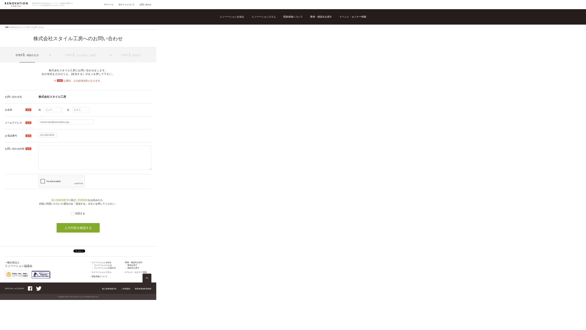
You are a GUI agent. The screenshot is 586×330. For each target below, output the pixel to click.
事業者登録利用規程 (143, 289)
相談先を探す (325, 27)
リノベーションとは (239, 21)
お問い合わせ (145, 4)
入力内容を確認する (78, 227)
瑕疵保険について (293, 16)
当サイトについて (126, 4)
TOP (7, 27)
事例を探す (324, 21)
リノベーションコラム (263, 16)
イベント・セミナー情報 (352, 16)
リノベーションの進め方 (241, 27)
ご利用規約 (82, 200)
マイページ (109, 4)
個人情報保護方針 (61, 200)
